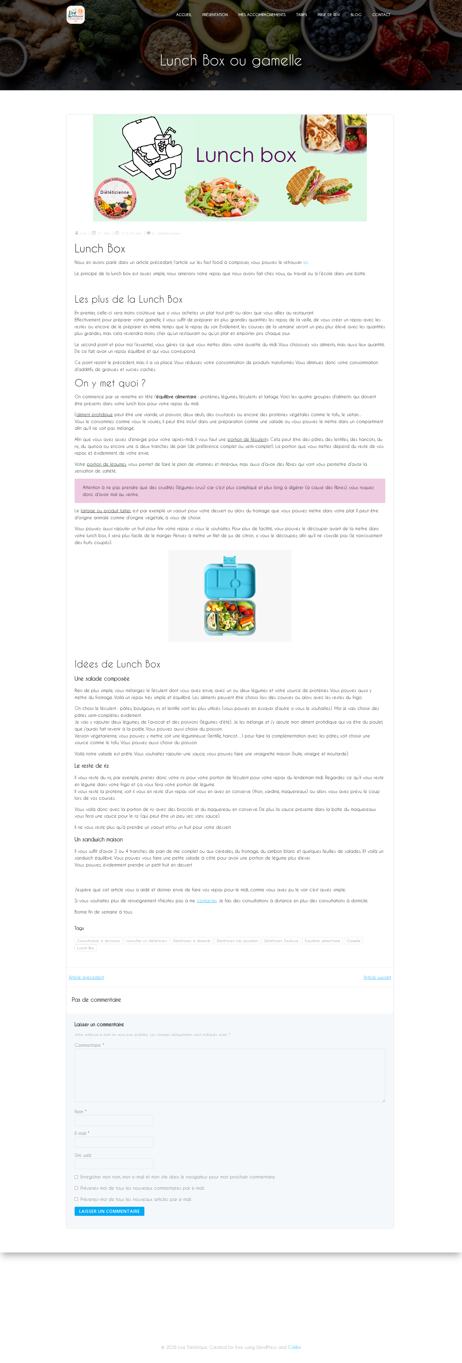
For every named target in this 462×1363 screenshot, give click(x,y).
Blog (356, 14)
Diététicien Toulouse (281, 940)
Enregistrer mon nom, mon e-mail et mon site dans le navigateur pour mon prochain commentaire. (177, 1176)
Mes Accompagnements (262, 14)
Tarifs (301, 14)
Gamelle (353, 940)
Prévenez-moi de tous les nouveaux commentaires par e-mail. (142, 1187)
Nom (81, 1111)
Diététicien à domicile (192, 940)
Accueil (184, 14)
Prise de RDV (329, 14)
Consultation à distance (98, 940)
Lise (83, 233)
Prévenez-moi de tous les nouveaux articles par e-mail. (136, 1199)
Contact (381, 14)
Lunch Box (85, 948)
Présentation (215, 14)
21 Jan (103, 233)
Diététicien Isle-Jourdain (237, 940)
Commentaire (89, 1045)
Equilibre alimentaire (322, 940)
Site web (83, 1155)
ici (305, 262)
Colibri (294, 1347)
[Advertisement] (231, 1323)
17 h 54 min (131, 233)
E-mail (82, 1133)
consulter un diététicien (146, 940)
